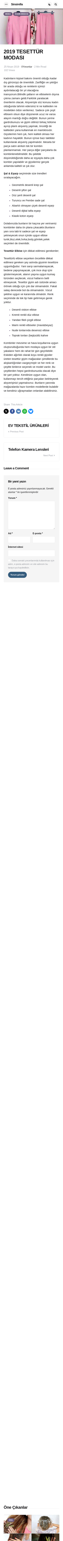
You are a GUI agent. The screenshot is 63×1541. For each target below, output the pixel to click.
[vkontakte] (18, 411)
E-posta (38, 533)
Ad (10, 533)
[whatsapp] (24, 411)
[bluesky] (30, 411)
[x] (6, 411)
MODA (8, 14)
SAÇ (11, 1520)
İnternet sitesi (15, 547)
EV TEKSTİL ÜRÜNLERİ (28, 425)
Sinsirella (17, 4)
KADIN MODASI (21, 14)
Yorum (12, 498)
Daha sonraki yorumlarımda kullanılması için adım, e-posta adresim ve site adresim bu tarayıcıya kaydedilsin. (31, 564)
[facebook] (12, 411)
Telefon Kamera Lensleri (28, 449)
